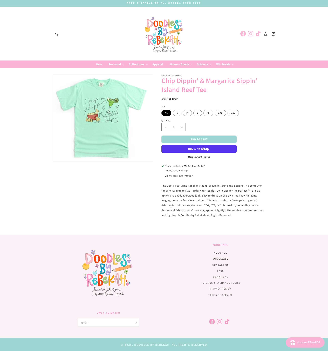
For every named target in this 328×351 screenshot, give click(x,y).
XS (166, 113)
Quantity (165, 120)
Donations (220, 277)
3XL (233, 113)
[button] (56, 34)
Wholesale (220, 259)
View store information (179, 176)
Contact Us (220, 265)
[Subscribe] (135, 323)
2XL (220, 113)
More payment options (199, 157)
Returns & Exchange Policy (220, 283)
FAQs (220, 271)
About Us (220, 253)
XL (208, 113)
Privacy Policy (220, 289)
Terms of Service (220, 295)
